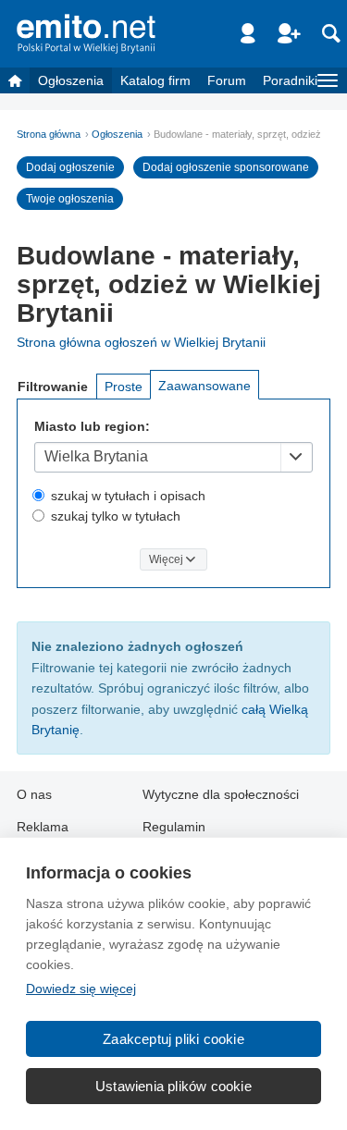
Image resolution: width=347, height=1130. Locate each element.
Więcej (166, 559)
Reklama (42, 826)
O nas (34, 794)
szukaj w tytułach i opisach (128, 495)
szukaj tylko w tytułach (115, 516)
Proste (124, 386)
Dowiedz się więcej (81, 988)
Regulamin (174, 826)
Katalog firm (155, 80)
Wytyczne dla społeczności (221, 794)
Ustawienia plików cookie (173, 1086)
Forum (226, 80)
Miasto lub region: (92, 426)
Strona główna (49, 134)
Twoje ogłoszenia (70, 198)
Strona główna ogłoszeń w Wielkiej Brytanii (141, 342)
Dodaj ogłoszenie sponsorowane (226, 167)
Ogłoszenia (71, 80)
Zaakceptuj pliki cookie (173, 1039)
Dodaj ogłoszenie (70, 167)
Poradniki (290, 80)
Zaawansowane (204, 385)
